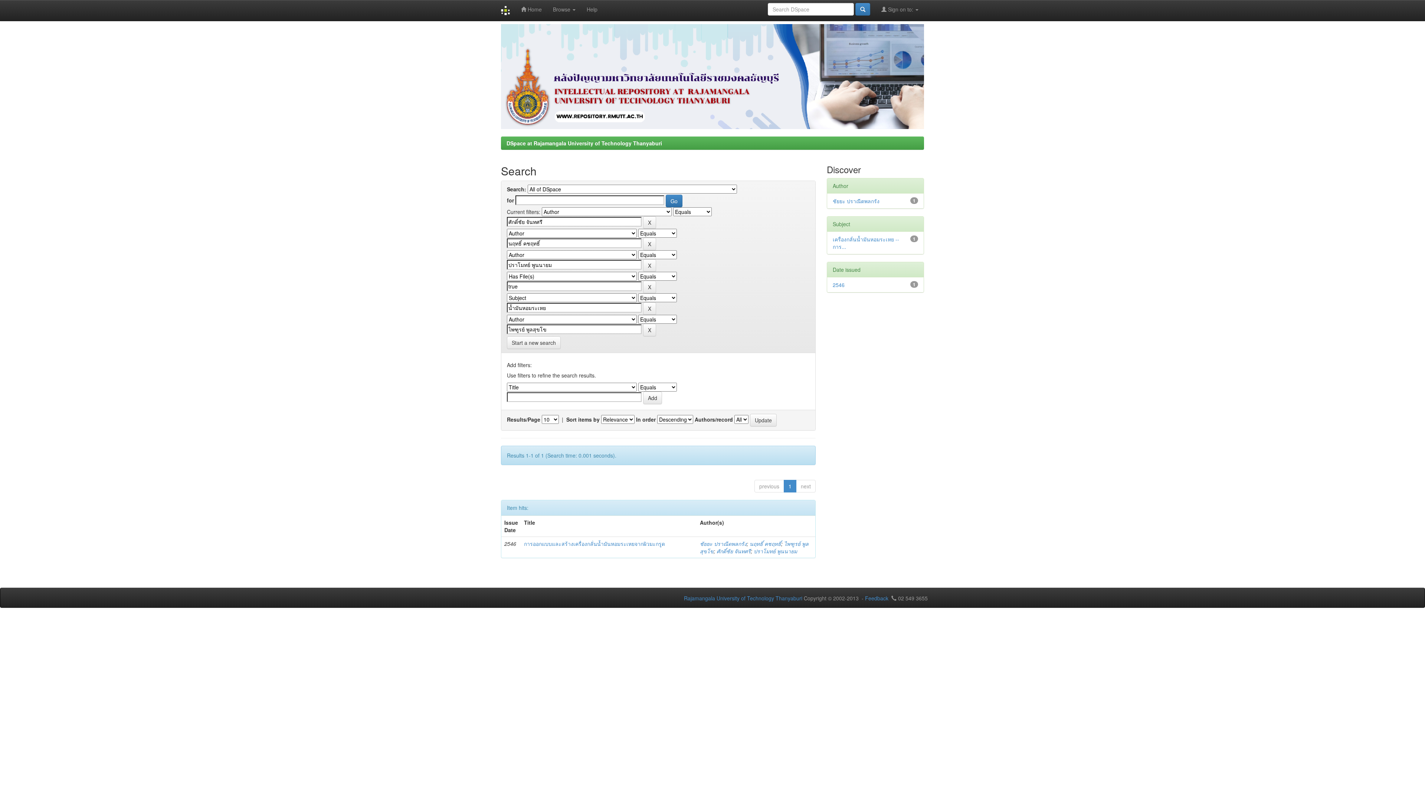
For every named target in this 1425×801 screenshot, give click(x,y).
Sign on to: (901, 9)
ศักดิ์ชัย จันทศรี (734, 551)
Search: (516, 189)
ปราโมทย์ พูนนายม (775, 551)
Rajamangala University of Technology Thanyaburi (743, 598)
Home (534, 9)
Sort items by (583, 419)
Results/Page (523, 419)
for (510, 200)
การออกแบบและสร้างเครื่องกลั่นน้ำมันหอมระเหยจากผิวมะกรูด (594, 543)
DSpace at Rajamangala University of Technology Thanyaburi (584, 143)
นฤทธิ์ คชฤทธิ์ (765, 543)
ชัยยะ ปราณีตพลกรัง (723, 543)
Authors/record (714, 419)
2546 (839, 285)
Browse (562, 9)
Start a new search (534, 342)
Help (592, 9)
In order (646, 419)
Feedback (876, 598)
